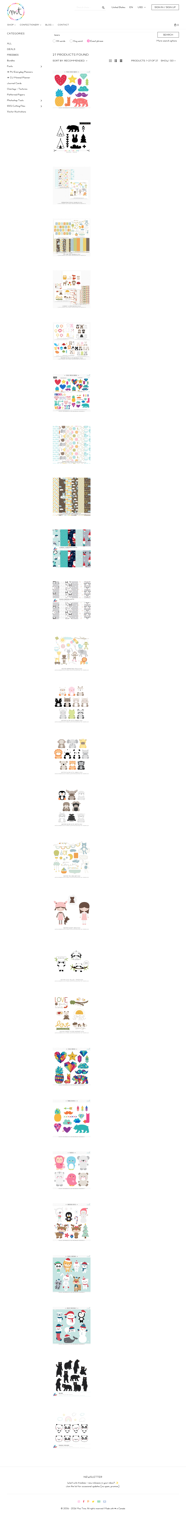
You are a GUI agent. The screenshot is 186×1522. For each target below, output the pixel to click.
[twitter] (94, 1501)
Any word (78, 41)
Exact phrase (96, 41)
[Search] (103, 7)
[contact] (105, 1501)
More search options (167, 41)
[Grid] (110, 60)
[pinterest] (89, 1501)
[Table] (121, 60)
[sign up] (100, 1501)
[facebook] (85, 1501)
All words (60, 41)
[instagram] (80, 1501)
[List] (116, 60)
